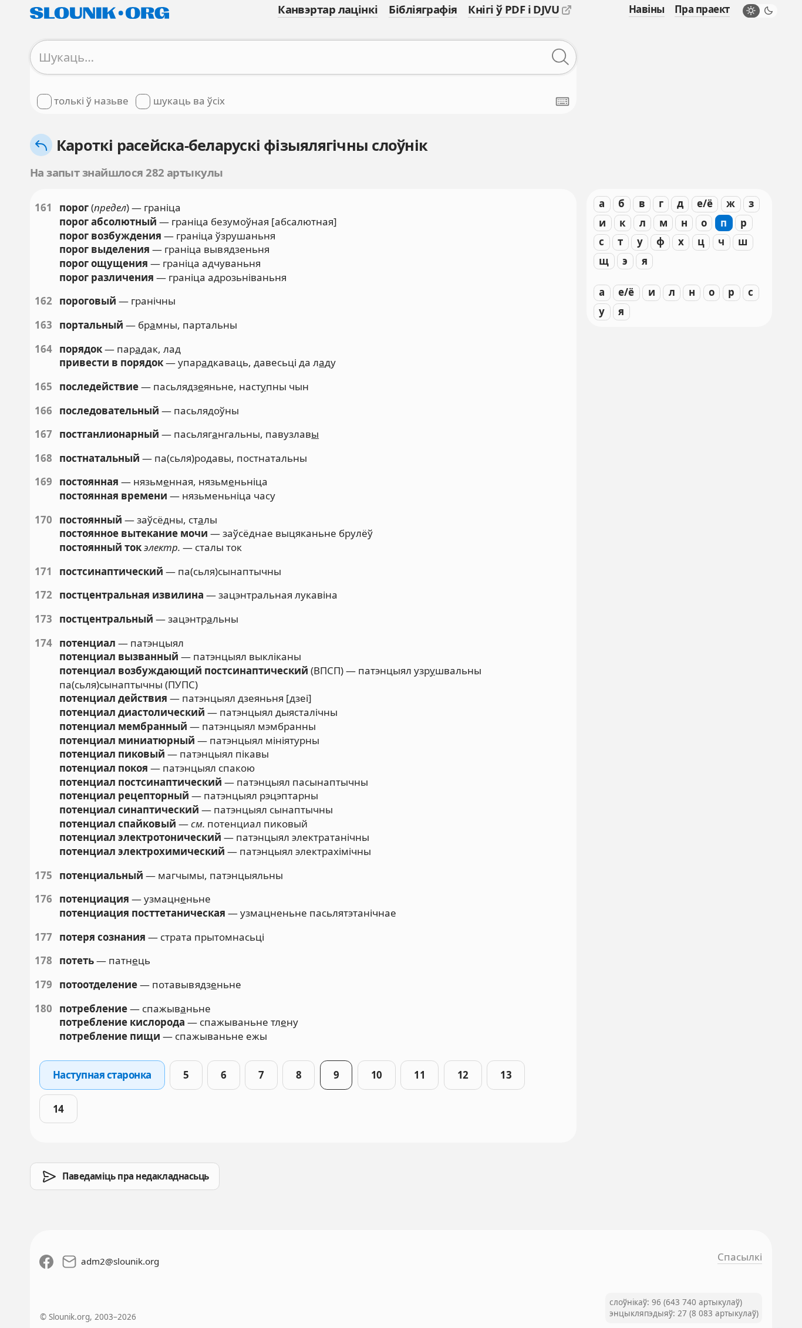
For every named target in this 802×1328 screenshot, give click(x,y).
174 (43, 643)
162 (43, 300)
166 (43, 410)
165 (43, 386)
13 (505, 1075)
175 (43, 875)
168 (43, 458)
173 (43, 619)
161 (43, 207)
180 (43, 1008)
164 (43, 349)
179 (43, 984)
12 (463, 1075)
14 (58, 1109)
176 (43, 898)
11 (419, 1075)
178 (43, 960)
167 (43, 434)
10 (376, 1075)
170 (43, 519)
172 (43, 595)
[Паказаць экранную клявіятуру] (562, 101)
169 (43, 481)
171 (43, 571)
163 (43, 325)
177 (43, 937)
